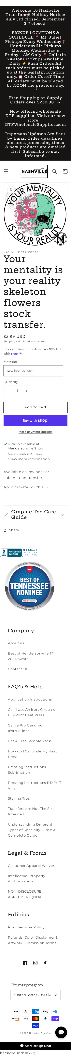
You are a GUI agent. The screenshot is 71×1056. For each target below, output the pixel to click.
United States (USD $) (32, 995)
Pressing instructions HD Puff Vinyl (34, 785)
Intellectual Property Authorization (26, 878)
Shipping (9, 341)
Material (10, 362)
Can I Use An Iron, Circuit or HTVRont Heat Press (32, 712)
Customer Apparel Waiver (31, 866)
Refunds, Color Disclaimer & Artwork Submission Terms (33, 940)
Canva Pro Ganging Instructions (25, 728)
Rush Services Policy (26, 927)
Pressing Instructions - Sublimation (28, 769)
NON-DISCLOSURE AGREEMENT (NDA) (25, 894)
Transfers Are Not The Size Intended (31, 811)
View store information (29, 459)
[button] (6, 171)
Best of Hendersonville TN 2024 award (31, 656)
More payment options (35, 432)
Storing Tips (19, 798)
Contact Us (18, 669)
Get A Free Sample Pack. (30, 741)
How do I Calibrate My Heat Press (32, 754)
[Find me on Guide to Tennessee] (29, 614)
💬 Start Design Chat (35, 1046)
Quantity (11, 382)
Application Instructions (30, 699)
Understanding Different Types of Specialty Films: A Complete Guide (31, 829)
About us (16, 643)
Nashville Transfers (40, 1033)
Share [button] (14, 530)
